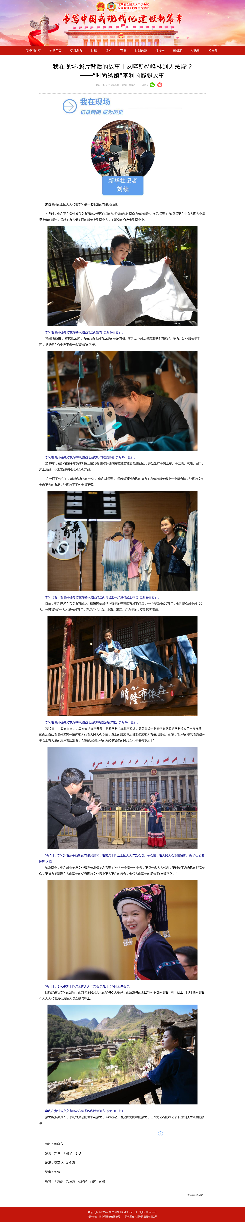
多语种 (213, 50)
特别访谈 (141, 50)
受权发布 (76, 50)
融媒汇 (177, 50)
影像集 (195, 50)
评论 (109, 50)
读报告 (160, 50)
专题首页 (56, 50)
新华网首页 (33, 50)
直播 (123, 50)
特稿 (94, 50)
